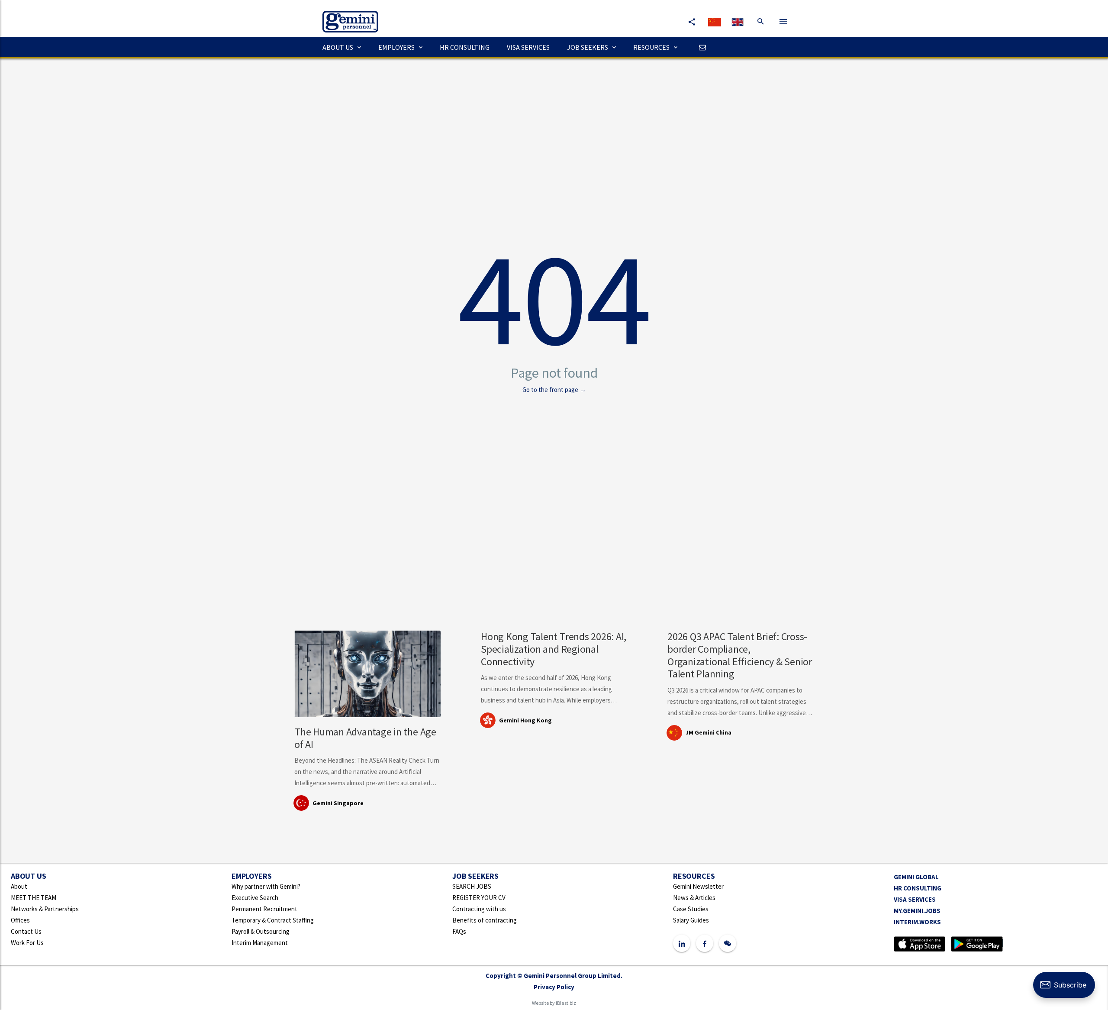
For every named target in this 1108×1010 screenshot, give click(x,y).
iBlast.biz (566, 1003)
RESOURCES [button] (651, 47)
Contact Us (26, 931)
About (19, 886)
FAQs (459, 931)
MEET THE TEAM (33, 897)
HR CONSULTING (465, 47)
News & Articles (694, 897)
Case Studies (691, 909)
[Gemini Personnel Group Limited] (346, 15)
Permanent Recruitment (264, 909)
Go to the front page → (554, 389)
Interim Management (260, 943)
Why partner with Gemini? (266, 886)
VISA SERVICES (528, 47)
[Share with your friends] (691, 21)
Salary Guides (691, 920)
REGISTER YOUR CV (479, 897)
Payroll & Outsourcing (261, 931)
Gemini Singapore (338, 803)
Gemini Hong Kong (525, 720)
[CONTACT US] (700, 47)
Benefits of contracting (484, 920)
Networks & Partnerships (45, 909)
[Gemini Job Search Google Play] (976, 943)
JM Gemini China (708, 732)
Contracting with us (479, 909)
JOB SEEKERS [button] (587, 47)
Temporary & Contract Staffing (273, 920)
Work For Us (27, 943)
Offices (20, 920)
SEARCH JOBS (471, 886)
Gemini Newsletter (698, 886)
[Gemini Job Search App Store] (919, 943)
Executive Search (255, 897)
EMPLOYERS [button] (396, 47)
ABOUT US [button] (337, 47)
